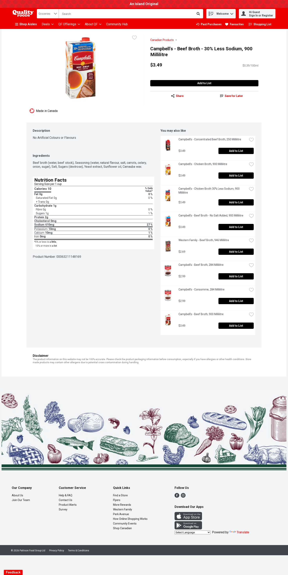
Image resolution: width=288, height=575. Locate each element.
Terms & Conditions (78, 550)
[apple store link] (188, 519)
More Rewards (122, 504)
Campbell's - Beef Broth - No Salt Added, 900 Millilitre (210, 215)
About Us (17, 495)
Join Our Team (21, 500)
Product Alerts (68, 504)
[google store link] (188, 528)
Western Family (122, 509)
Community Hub (117, 24)
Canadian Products (162, 39)
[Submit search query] (198, 14)
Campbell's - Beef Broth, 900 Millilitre (201, 314)
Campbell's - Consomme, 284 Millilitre (201, 289)
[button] (231, 12)
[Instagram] (183, 496)
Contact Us (65, 500)
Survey (63, 509)
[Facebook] (177, 496)
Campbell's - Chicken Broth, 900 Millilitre (202, 164)
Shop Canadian (122, 528)
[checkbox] (134, 38)
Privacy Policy (56, 550)
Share (180, 95)
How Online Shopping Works (130, 518)
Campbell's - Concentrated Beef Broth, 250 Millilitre (209, 139)
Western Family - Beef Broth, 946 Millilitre (203, 240)
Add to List (204, 83)
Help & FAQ (65, 495)
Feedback (13, 572)
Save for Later (234, 95)
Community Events (125, 523)
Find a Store (120, 495)
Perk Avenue (121, 514)
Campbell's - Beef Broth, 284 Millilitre (201, 264)
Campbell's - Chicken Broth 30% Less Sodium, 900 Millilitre (209, 190)
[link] (208, 24)
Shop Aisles (28, 24)
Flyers (116, 500)
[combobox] (48, 13)
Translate (243, 532)
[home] (24, 14)
